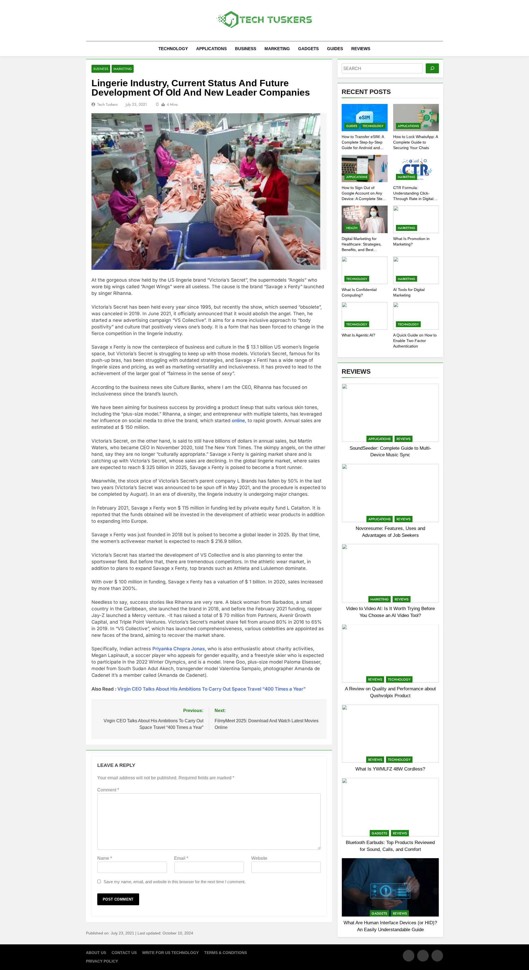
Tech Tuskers (107, 104)
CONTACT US (124, 952)
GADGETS (308, 48)
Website (259, 858)
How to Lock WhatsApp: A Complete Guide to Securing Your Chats (415, 142)
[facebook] (408, 955)
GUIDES (335, 48)
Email (181, 858)
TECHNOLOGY (173, 48)
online (238, 420)
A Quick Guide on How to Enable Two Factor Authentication (415, 340)
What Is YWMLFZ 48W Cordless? (390, 768)
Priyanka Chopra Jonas (178, 648)
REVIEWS (360, 48)
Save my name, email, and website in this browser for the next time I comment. (174, 881)
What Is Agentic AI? (358, 335)
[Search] (432, 68)
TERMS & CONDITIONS (225, 952)
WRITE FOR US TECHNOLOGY (170, 952)
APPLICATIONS (211, 48)
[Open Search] (441, 48)
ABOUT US (96, 952)
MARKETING (277, 48)
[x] (423, 955)
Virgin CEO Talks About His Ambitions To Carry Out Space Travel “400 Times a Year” (211, 689)
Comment (108, 790)
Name (104, 858)
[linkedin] (437, 955)
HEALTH (351, 228)
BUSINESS (245, 48)
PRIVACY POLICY (102, 961)
